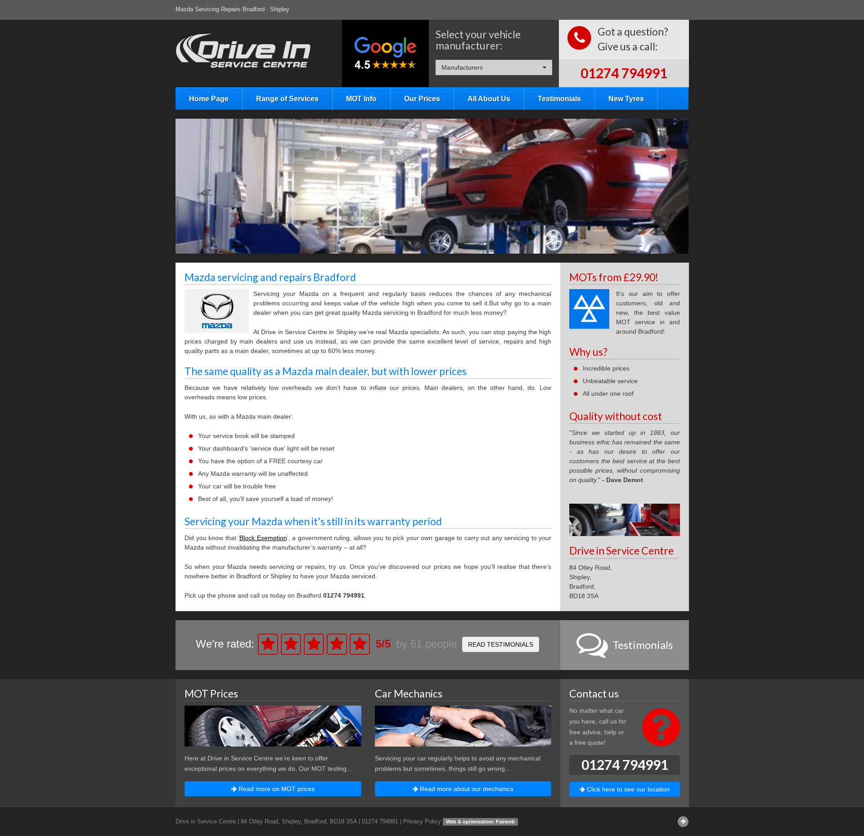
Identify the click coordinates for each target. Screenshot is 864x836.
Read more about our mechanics (465, 788)
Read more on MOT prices (276, 788)
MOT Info (361, 98)
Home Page (209, 98)
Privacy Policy (422, 821)
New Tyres (626, 98)
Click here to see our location (627, 789)
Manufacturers (462, 67)
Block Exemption (263, 537)
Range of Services (287, 98)
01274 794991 (623, 73)
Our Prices (422, 98)
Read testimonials (500, 644)
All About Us (489, 98)
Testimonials (559, 98)
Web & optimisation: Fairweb (480, 821)
